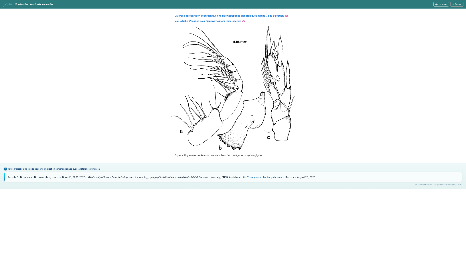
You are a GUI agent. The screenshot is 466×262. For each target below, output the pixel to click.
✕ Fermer (457, 4)
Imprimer (443, 4)
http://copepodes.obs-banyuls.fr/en (262, 177)
